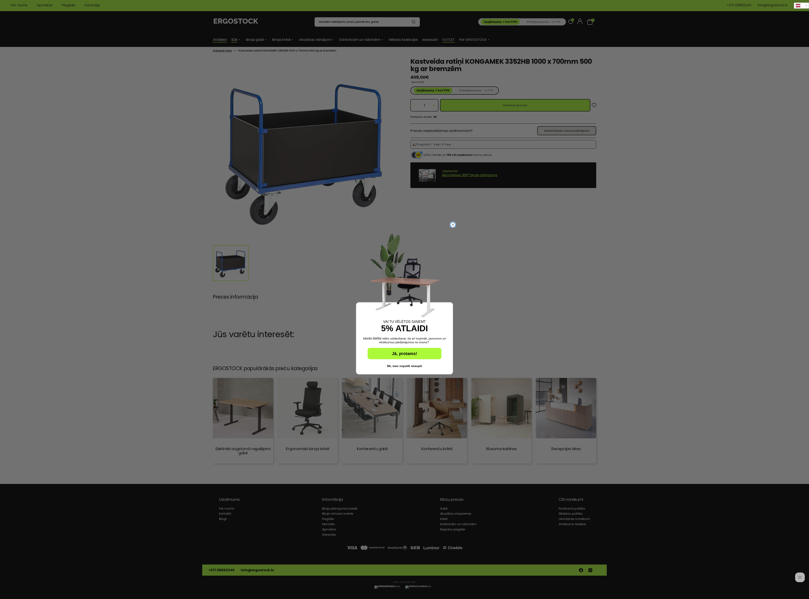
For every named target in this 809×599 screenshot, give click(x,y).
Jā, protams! (404, 353)
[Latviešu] (801, 6)
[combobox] (801, 6)
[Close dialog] (452, 224)
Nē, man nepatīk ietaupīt (404, 366)
